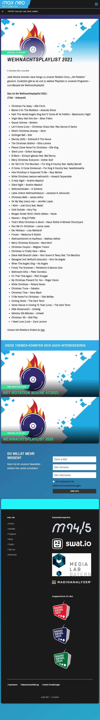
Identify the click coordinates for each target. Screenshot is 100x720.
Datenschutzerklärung (30, 685)
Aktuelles (11, 529)
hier (43, 329)
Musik (10, 539)
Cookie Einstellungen (51, 685)
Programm (12, 534)
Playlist (11, 544)
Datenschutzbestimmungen (67, 485)
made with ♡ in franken (50, 697)
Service (11, 524)
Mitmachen (12, 555)
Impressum (12, 685)
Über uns (11, 549)
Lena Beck (25, 71)
